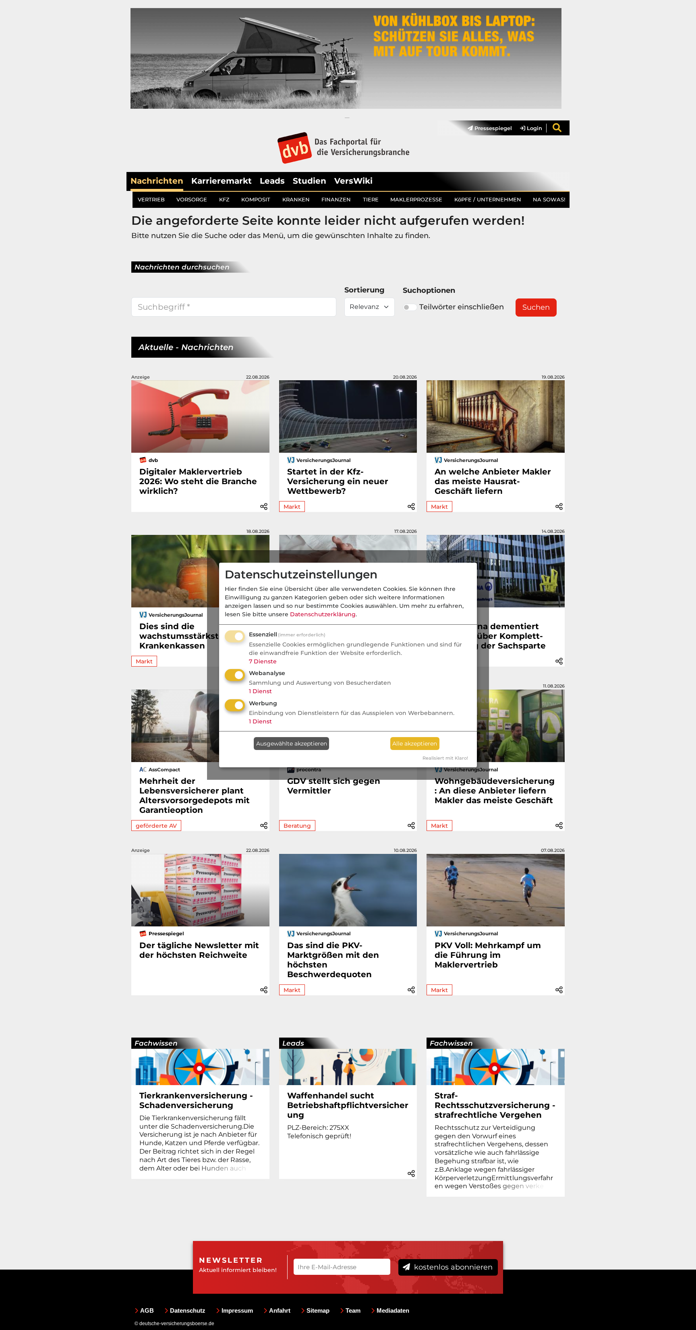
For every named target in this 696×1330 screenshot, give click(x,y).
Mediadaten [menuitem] (393, 1310)
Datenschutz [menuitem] (187, 1310)
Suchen (536, 307)
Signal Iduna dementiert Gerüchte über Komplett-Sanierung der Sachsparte (490, 635)
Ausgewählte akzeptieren (291, 743)
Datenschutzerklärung (323, 614)
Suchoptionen (429, 290)
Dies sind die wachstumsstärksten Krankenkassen (184, 635)
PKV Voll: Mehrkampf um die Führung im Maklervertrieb (488, 955)
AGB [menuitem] (147, 1310)
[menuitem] (486, 128)
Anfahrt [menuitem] (279, 1310)
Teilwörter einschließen (461, 306)
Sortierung (364, 290)
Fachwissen (156, 1043)
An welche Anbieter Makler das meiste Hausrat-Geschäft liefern (493, 481)
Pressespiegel (492, 128)
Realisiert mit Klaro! (445, 758)
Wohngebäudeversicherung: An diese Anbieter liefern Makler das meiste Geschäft (495, 790)
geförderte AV (156, 825)
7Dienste (263, 661)
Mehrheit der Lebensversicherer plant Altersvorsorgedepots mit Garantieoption (194, 795)
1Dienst (260, 691)
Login (533, 128)
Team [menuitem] (353, 1310)
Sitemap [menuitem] (318, 1310)
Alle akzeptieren (414, 743)
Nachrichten (156, 181)
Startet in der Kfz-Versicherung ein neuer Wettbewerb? (337, 481)
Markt (292, 506)
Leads (272, 181)
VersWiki (353, 181)
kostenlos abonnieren (452, 1267)
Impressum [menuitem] (237, 1310)
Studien (309, 181)
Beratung (297, 825)
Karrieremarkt (221, 181)
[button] (263, 505)
